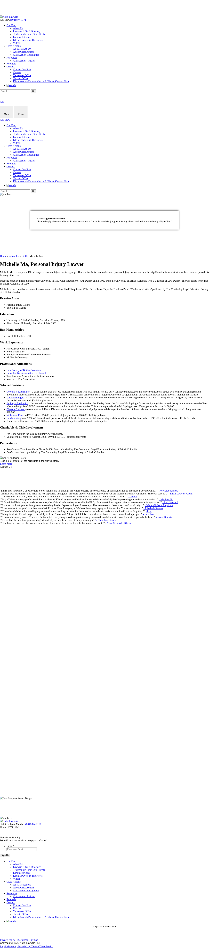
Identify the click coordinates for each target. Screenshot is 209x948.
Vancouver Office (22, 75)
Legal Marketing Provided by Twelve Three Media (26, 946)
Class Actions (14, 46)
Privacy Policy (7, 940)
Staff (24, 256)
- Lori (149, 511)
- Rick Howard (170, 502)
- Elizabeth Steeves (153, 508)
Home (3, 256)
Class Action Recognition (26, 54)
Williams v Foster (15, 415)
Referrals (11, 63)
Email (10, 846)
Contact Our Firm (22, 69)
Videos (16, 43)
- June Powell (150, 514)
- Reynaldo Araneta (168, 490)
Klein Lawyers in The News (27, 40)
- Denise (132, 496)
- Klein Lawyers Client (180, 493)
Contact (11, 66)
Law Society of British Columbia (24, 370)
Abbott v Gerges (15, 397)
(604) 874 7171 (18, 19)
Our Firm (11, 25)
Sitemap (34, 940)
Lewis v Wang (14, 418)
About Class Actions (23, 51)
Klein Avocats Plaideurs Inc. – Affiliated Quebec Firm (41, 81)
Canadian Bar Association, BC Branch (26, 373)
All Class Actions (22, 48)
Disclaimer (22, 940)
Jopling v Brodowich (17, 403)
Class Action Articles (24, 60)
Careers (17, 72)
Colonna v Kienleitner (18, 391)
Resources (12, 57)
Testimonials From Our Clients (29, 34)
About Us (18, 28)
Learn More (6, 463)
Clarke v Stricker (16, 409)
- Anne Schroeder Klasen (118, 523)
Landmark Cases (21, 37)
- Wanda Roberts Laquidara (159, 505)
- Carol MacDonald (106, 520)
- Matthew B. (166, 499)
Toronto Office (20, 78)
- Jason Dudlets (164, 517)
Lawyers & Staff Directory (27, 31)
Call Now (5, 119)
